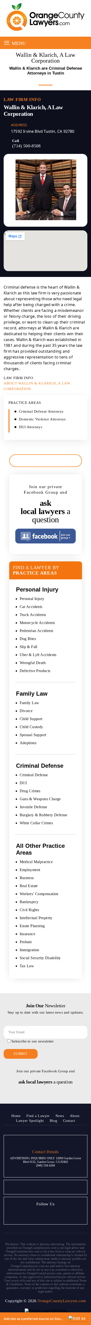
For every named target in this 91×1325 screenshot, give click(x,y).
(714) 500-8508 (26, 145)
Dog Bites (28, 639)
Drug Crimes (30, 791)
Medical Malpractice (36, 862)
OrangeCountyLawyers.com (62, 1301)
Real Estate (29, 886)
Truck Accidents (33, 615)
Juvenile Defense (33, 807)
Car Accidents (31, 607)
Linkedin (63, 1214)
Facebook (27, 1214)
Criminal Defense (34, 775)
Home (16, 1116)
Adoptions (28, 743)
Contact (69, 1121)
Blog (53, 1121)
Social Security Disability (40, 958)
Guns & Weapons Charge (40, 799)
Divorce (26, 711)
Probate (26, 942)
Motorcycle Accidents (37, 623)
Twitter (39, 1214)
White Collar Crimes (36, 823)
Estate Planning (32, 926)
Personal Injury (32, 599)
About (75, 1116)
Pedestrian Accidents (36, 631)
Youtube (51, 1214)
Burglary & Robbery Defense (43, 815)
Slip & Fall (28, 647)
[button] (45, 1318)
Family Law (29, 703)
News (60, 1116)
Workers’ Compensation (39, 894)
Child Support (31, 719)
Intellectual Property (36, 918)
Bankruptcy (29, 902)
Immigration (29, 950)
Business (27, 878)
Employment (30, 870)
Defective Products (35, 671)
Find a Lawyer (38, 1116)
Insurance (27, 934)
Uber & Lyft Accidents (38, 655)
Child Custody (31, 727)
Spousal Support (33, 735)
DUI (23, 783)
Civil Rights (29, 910)
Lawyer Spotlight (30, 1121)
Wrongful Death (33, 663)
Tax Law (27, 966)
